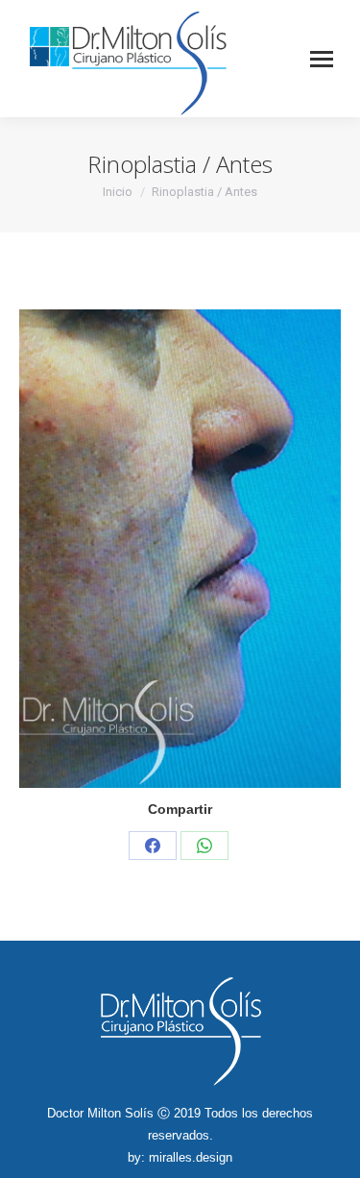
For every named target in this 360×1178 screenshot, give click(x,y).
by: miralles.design (180, 1157)
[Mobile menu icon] (321, 59)
